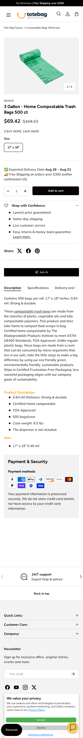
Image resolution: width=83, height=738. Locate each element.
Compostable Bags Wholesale (43, 27)
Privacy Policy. (36, 709)
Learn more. (22, 237)
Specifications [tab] (38, 288)
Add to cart (55, 191)
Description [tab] (12, 288)
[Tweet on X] (19, 250)
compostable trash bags (32, 311)
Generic (9, 100)
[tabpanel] (41, 372)
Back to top (41, 593)
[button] (73, 728)
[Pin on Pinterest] (37, 250)
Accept (41, 719)
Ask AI (44, 272)
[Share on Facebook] (28, 250)
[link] (67, 14)
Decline (41, 727)
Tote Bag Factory (13, 27)
